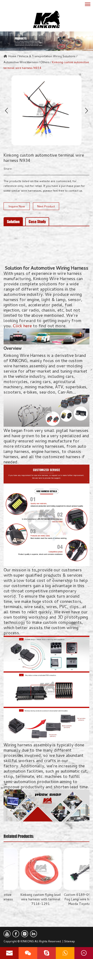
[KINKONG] (46, 19)
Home (12, 56)
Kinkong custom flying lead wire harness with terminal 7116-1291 (25, 899)
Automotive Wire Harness (21, 62)
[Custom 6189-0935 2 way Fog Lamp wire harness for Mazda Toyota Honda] (68, 868)
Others (45, 62)
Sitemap (69, 941)
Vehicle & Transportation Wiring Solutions (47, 56)
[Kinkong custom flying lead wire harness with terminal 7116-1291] (24, 868)
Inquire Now (17, 206)
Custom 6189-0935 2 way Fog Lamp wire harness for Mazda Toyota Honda (68, 899)
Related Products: (19, 836)
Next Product (46, 206)
